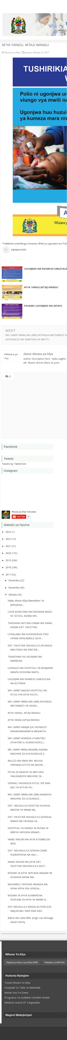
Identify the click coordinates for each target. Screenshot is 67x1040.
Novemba (14, 587)
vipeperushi (18, 249)
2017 (8, 574)
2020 (8, 553)
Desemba (14, 580)
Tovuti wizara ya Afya (17, 982)
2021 (8, 546)
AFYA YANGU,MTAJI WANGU (24, 720)
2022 (8, 538)
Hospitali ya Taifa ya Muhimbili (22, 987)
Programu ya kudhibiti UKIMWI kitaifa (26, 997)
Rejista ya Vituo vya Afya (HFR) (22, 962)
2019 (8, 560)
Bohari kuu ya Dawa (16, 992)
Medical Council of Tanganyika (22, 1002)
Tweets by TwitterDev (14, 463)
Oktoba (12, 594)
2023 (8, 531)
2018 (8, 567)
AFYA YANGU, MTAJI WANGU (24, 712)
